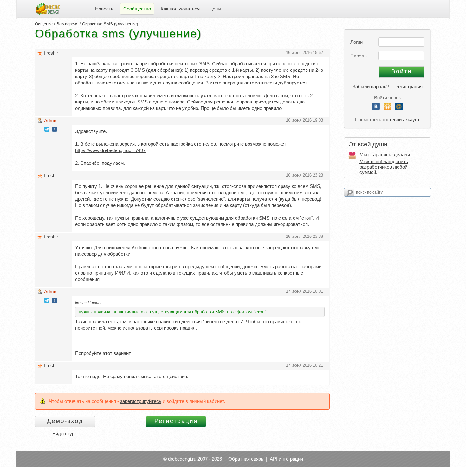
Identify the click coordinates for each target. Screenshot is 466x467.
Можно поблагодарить (383, 161)
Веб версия (67, 24)
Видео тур (63, 433)
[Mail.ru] (399, 108)
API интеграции (286, 459)
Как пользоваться (180, 8)
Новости (104, 8)
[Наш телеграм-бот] (46, 130)
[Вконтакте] (376, 108)
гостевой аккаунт (401, 119)
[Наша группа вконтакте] (54, 130)
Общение (44, 24)
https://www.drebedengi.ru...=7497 (110, 150)
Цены (215, 8)
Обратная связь (245, 459)
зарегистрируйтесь (140, 401)
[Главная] (48, 8)
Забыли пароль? (371, 86)
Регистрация (409, 86)
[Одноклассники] (387, 108)
